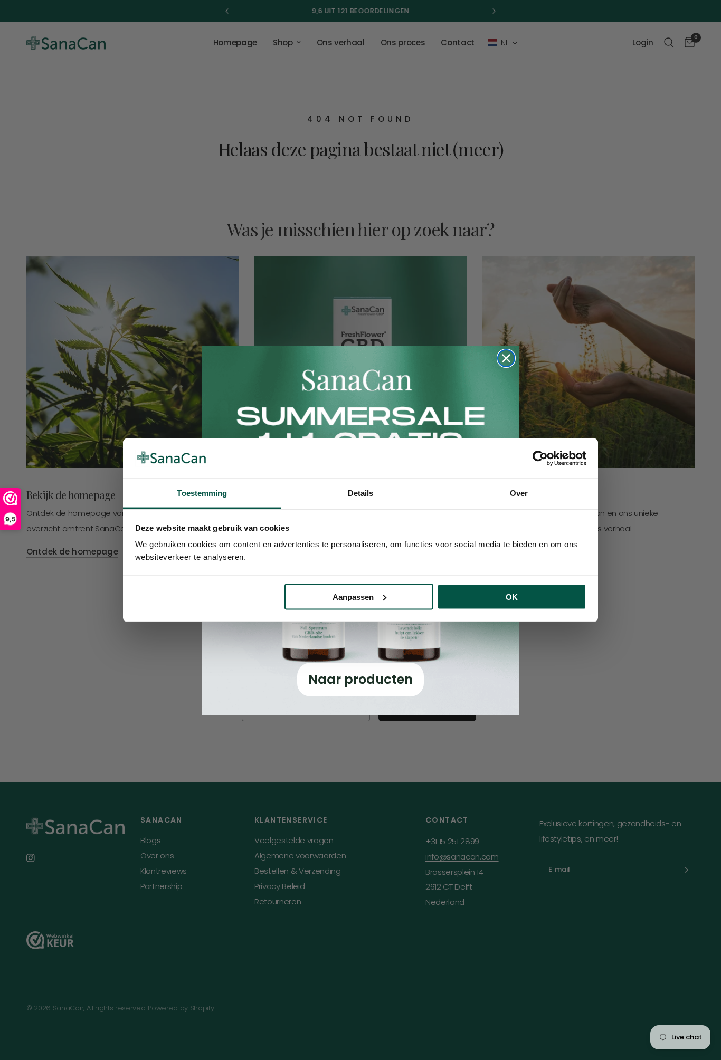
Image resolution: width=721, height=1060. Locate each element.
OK (512, 596)
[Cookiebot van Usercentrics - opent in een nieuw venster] (540, 458)
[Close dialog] (506, 358)
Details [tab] (361, 493)
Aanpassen (353, 596)
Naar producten (360, 679)
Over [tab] (519, 493)
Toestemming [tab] (202, 493)
